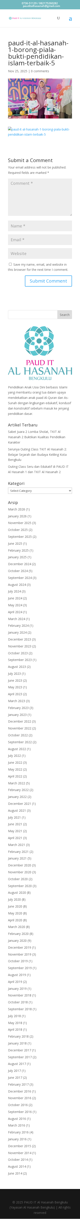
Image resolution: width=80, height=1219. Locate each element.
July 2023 (14, 673)
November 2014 (19, 1153)
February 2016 (18, 1132)
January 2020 (17, 940)
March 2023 (16, 701)
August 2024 (17, 584)
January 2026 (17, 516)
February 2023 (18, 708)
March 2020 (16, 927)
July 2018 (14, 1016)
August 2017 (17, 1064)
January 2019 (17, 988)
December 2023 (19, 639)
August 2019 (17, 975)
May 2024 (15, 605)
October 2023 (18, 653)
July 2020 (14, 899)
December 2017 (19, 1050)
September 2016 (20, 1112)
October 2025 (18, 530)
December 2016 (19, 1091)
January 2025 (17, 557)
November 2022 (19, 728)
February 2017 (18, 1084)
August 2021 (17, 810)
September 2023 (20, 660)
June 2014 (15, 1173)
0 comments (40, 71)
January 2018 (17, 1043)
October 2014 (18, 1159)
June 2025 (15, 543)
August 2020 (17, 892)
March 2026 (16, 509)
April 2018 (15, 1029)
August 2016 (17, 1119)
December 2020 (19, 865)
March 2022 (16, 783)
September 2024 (20, 578)
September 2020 (20, 886)
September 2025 (20, 536)
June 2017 (15, 1077)
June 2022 (15, 762)
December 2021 (19, 803)
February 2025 (18, 550)
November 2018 (19, 995)
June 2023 (15, 680)
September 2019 (20, 968)
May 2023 (15, 687)
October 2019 (18, 961)
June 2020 (15, 906)
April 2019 (15, 982)
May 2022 (15, 769)
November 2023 (19, 646)
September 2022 (20, 742)
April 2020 (15, 920)
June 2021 (15, 824)
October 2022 (18, 735)
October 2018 (18, 1002)
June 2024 (15, 598)
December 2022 (19, 721)
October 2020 (18, 879)
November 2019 (19, 954)
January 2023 (17, 715)
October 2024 (18, 571)
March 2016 (16, 1125)
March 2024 (16, 619)
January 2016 (17, 1139)
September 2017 (20, 1057)
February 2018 (18, 1036)
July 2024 (14, 591)
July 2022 (14, 755)
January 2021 (17, 858)
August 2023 (17, 667)
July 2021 (14, 817)
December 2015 (19, 1146)
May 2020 (15, 913)
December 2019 (19, 947)
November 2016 (19, 1098)
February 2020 (18, 934)
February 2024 (18, 625)
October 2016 (18, 1105)
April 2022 (15, 776)
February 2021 (18, 851)
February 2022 (18, 790)
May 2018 (15, 1023)
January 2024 (17, 632)
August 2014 (17, 1166)
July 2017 (14, 1070)
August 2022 (17, 749)
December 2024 (19, 564)
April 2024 (15, 612)
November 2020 (19, 872)
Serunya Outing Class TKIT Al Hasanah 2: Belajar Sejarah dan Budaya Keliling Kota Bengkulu (37, 454)
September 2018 (20, 1009)
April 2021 (15, 838)
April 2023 (15, 694)
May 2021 (15, 831)
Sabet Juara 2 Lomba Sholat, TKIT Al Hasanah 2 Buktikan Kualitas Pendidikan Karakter (36, 437)
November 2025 (19, 523)
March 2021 (16, 845)
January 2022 (17, 797)
